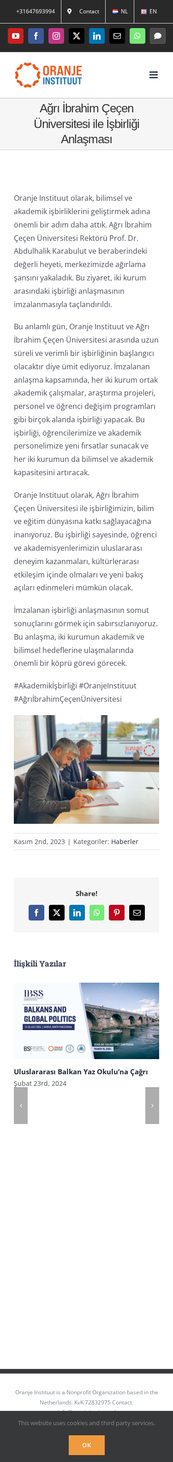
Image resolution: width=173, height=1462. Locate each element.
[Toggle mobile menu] (154, 75)
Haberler (124, 841)
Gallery (99, 1020)
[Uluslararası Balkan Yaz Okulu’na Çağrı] (86, 1021)
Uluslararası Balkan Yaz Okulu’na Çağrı (74, 1020)
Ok (86, 1445)
